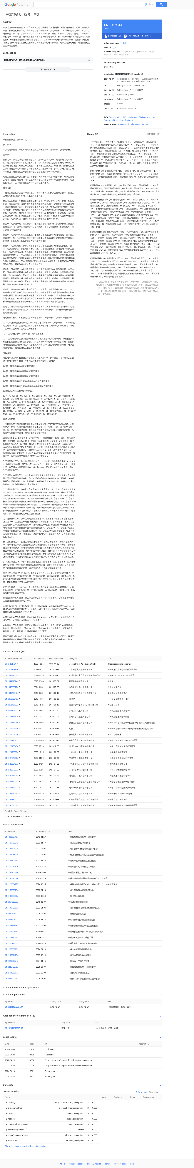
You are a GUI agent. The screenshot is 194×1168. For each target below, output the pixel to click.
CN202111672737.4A (14, 1007)
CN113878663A (11, 908)
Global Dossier (133, 124)
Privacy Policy (120, 1164)
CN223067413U (11, 914)
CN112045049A (12, 746)
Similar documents (147, 117)
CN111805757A (12, 734)
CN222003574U (11, 961)
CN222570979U (11, 967)
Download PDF (114, 36)
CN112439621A (11, 849)
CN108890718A (11, 837)
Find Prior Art (133, 36)
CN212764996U (12, 758)
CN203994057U (12, 675)
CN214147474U (12, 793)
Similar (148, 36)
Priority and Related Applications (118, 120)
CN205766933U (11, 902)
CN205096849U (12, 699)
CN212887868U (11, 925)
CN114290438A (11, 872)
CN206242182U (12, 705)
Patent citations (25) (117, 117)
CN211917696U (12, 740)
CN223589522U (11, 919)
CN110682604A (12, 722)
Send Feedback (76, 1164)
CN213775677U (12, 787)
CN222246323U (11, 931)
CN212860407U (12, 764)
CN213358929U (12, 781)
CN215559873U (11, 890)
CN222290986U (11, 979)
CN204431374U (12, 681)
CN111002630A (11, 866)
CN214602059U (12, 805)
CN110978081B (11, 843)
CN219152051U (11, 973)
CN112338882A (12, 752)
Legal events (132, 117)
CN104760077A (12, 687)
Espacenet (121, 124)
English (123, 43)
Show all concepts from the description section (26, 1146)
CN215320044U (11, 860)
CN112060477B (11, 884)
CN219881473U (11, 955)
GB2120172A (11, 664)
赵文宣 (115, 47)
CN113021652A (11, 878)
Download (142, 1092)
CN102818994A (12, 669)
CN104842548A (12, 693)
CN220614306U (11, 943)
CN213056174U (12, 776)
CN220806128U (11, 949)
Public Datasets (94, 1164)
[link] (10, 1102)
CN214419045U (12, 799)
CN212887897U (12, 770)
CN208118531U (12, 711)
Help (132, 1164)
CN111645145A (12, 728)
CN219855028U (11, 896)
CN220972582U (11, 937)
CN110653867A (12, 716)
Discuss (144, 124)
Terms (107, 1164)
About (62, 1164)
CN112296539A (11, 855)
